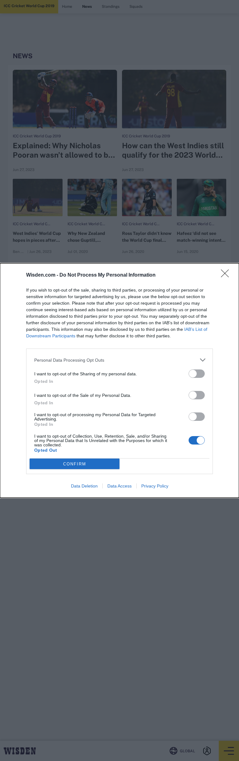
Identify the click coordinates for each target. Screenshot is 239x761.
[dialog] (119, 380)
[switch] (197, 373)
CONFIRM (74, 464)
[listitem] (119, 360)
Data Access (119, 485)
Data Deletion (84, 485)
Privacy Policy (154, 485)
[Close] (227, 275)
